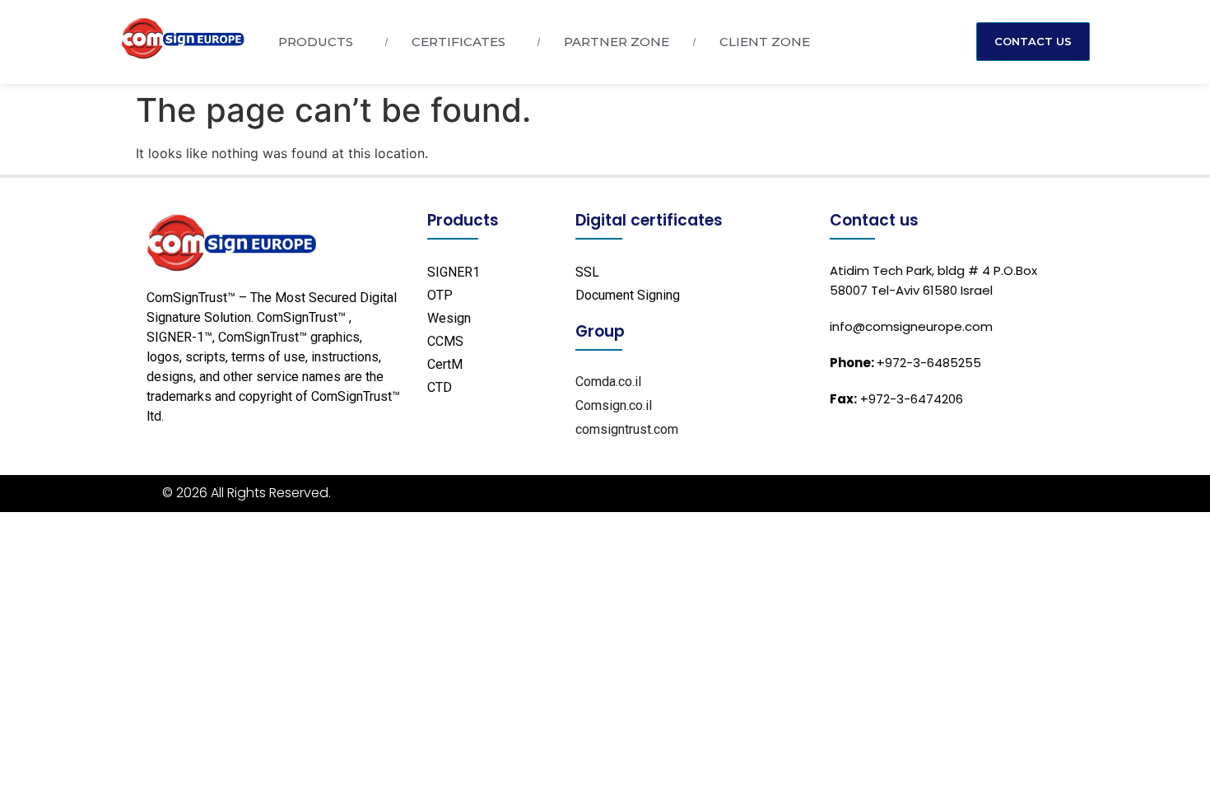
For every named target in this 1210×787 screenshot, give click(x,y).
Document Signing (627, 295)
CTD (439, 387)
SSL (587, 272)
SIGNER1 (453, 272)
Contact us (874, 220)
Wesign (449, 318)
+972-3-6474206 (896, 398)
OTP (440, 295)
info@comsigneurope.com (911, 326)
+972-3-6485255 (905, 362)
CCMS (445, 341)
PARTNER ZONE (616, 41)
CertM (445, 364)
